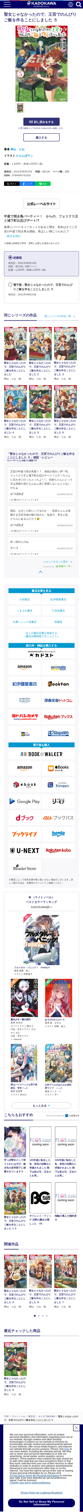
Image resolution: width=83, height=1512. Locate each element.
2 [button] (39, 1316)
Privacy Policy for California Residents (41, 1492)
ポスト (13, 183)
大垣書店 (24, 599)
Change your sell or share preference (30, 1483)
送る (44, 183)
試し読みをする (44, 122)
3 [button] (43, 1316)
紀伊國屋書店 (58, 599)
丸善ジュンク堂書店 (24, 621)
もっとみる (40, 1105)
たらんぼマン (24, 155)
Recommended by (55, 1115)
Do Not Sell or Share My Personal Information (34, 1475)
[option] (16, 1282)
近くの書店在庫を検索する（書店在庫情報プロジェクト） (41, 635)
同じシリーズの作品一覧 (57, 316)
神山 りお (17, 149)
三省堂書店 (58, 610)
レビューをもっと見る (56, 561)
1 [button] (35, 1316)
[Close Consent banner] (76, 1428)
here (66, 1449)
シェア (29, 183)
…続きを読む (12, 236)
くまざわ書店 (24, 610)
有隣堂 (58, 621)
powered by (49, 566)
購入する (41, 137)
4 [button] (47, 1316)
